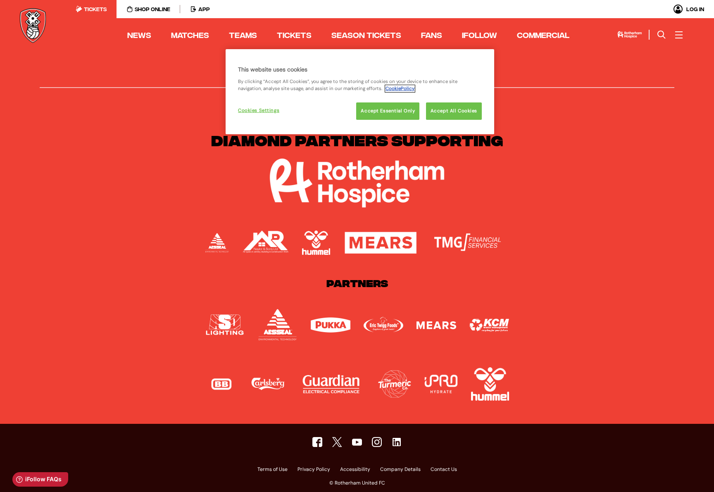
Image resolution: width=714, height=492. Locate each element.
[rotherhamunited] (317, 442)
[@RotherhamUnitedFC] (357, 442)
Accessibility (355, 470)
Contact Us (444, 470)
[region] (360, 91)
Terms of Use (272, 470)
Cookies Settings (258, 110)
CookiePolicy (400, 89)
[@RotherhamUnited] (337, 442)
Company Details (400, 470)
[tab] (91, 9)
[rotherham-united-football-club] (397, 442)
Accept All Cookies (454, 111)
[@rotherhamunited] (377, 442)
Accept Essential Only (388, 111)
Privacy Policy (314, 470)
